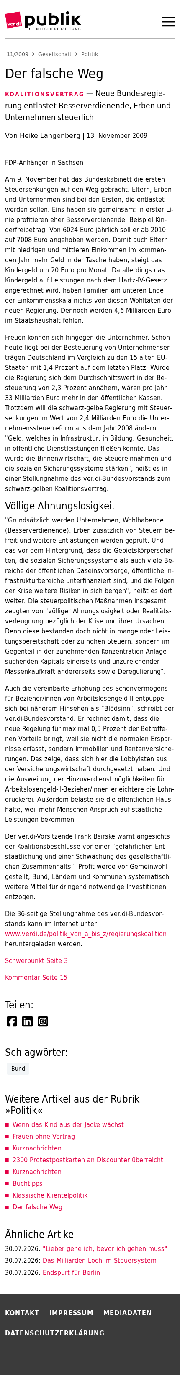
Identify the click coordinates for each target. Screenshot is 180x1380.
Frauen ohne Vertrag (44, 1136)
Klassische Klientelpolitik (50, 1195)
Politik (89, 54)
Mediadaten (127, 1313)
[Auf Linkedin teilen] (28, 1021)
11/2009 (17, 54)
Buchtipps (28, 1183)
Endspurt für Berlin (52, 1272)
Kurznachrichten (37, 1148)
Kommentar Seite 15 (36, 977)
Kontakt (22, 1313)
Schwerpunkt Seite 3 (36, 960)
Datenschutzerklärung (55, 1333)
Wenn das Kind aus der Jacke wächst (68, 1124)
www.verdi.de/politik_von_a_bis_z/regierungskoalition (86, 933)
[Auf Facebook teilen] (12, 1021)
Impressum (71, 1313)
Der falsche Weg (37, 1207)
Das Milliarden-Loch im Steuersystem (81, 1260)
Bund (18, 1068)
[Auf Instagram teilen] (43, 1021)
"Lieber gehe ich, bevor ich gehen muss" (86, 1248)
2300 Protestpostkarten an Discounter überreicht (88, 1160)
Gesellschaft (55, 54)
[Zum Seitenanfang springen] (151, 1356)
